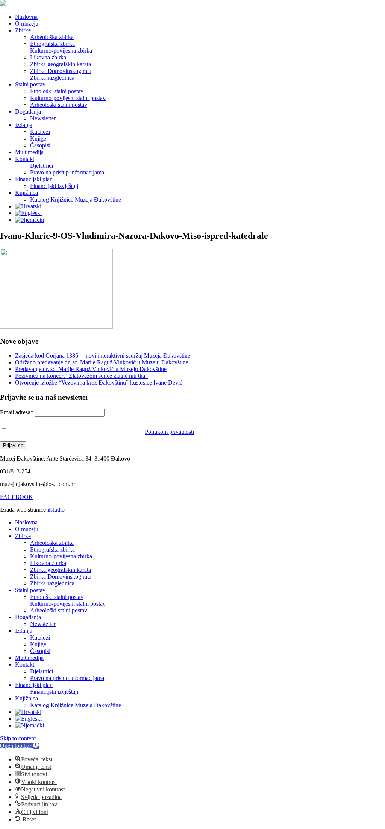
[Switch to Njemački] (29, 220)
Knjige (38, 138)
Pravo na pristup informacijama (67, 172)
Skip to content (18, 738)
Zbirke (23, 30)
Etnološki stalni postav (56, 91)
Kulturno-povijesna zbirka (61, 50)
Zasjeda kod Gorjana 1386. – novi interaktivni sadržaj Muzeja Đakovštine (102, 355)
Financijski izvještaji (54, 186)
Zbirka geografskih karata (60, 64)
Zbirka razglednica (52, 77)
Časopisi (40, 145)
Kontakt (24, 159)
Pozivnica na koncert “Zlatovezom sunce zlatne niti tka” (81, 376)
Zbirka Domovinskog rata (60, 71)
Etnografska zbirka (52, 44)
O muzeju (26, 23)
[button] (19, 746)
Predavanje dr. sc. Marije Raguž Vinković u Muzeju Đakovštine (91, 369)
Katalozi (40, 132)
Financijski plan (34, 179)
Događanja (28, 111)
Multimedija (29, 152)
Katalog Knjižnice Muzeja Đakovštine (75, 199)
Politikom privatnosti (169, 432)
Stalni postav (30, 84)
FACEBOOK (16, 497)
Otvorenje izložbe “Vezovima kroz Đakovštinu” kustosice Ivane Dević (98, 382)
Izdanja (23, 125)
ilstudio (56, 509)
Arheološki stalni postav (58, 105)
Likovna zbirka (48, 57)
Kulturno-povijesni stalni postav (68, 98)
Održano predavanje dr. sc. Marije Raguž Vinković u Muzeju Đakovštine (101, 362)
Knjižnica (26, 192)
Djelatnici (41, 165)
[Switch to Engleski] (28, 213)
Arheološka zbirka (52, 37)
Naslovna (26, 17)
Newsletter (43, 118)
